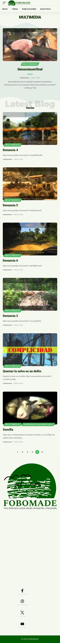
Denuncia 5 (10, 205)
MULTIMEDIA (30, 64)
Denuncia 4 (10, 150)
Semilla (8, 429)
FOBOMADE (24, 78)
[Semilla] (30, 408)
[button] (27, 99)
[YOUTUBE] (22, 624)
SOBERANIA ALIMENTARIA (38, 424)
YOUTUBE (22, 627)
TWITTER (22, 616)
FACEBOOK (22, 594)
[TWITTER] (22, 612)
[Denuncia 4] (30, 128)
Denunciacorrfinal (30, 69)
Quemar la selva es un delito (22, 371)
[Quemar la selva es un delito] (30, 349)
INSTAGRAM (22, 605)
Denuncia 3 (10, 316)
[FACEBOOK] (22, 591)
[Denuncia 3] (30, 294)
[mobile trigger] (5, 3)
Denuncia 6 (10, 260)
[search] (55, 3)
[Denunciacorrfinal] (30, 44)
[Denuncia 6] (30, 239)
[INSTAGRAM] (22, 601)
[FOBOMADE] (19, 3)
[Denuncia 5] (30, 183)
